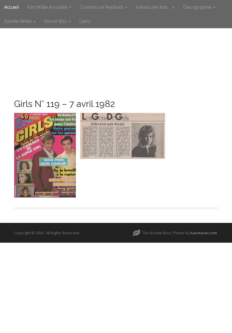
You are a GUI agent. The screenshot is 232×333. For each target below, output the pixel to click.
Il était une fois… (154, 7)
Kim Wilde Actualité (47, 7)
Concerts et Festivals (102, 7)
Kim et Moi (56, 21)
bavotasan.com (203, 232)
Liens (85, 21)
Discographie (197, 7)
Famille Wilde (18, 21)
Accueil (11, 7)
